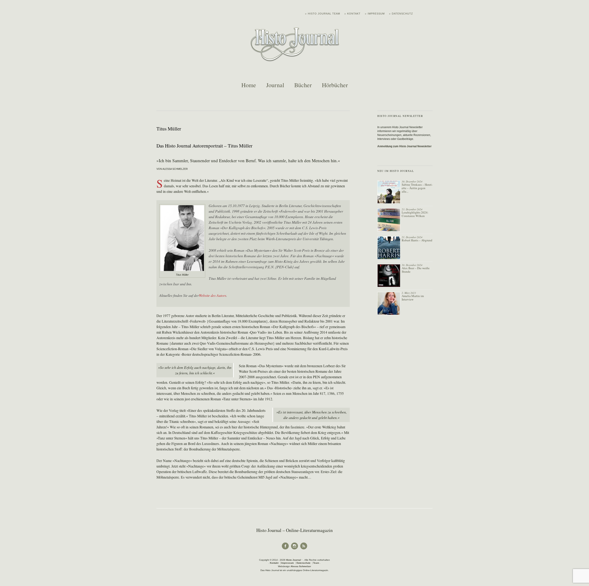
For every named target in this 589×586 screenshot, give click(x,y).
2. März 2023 (409, 292)
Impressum (287, 563)
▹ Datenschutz (401, 13)
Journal (275, 85)
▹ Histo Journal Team (322, 13)
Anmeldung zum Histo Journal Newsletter (404, 146)
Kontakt (274, 563)
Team (316, 563)
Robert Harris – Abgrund (417, 240)
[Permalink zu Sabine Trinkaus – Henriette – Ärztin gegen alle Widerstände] (388, 192)
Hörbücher (335, 85)
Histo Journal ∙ (294, 560)
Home (248, 85)
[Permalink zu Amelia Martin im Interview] (388, 303)
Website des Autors (212, 295)
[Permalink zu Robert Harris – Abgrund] (388, 247)
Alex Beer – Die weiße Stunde (416, 270)
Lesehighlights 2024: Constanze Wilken (415, 214)
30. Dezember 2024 (412, 181)
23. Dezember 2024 (412, 209)
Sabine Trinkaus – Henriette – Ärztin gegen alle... (417, 187)
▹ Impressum (375, 13)
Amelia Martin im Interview (413, 297)
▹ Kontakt (353, 13)
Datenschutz (303, 563)
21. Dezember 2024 (412, 237)
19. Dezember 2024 (412, 265)
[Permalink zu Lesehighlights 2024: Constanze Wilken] (388, 219)
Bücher (303, 85)
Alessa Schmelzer (301, 566)
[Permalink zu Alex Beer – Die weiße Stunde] (388, 275)
